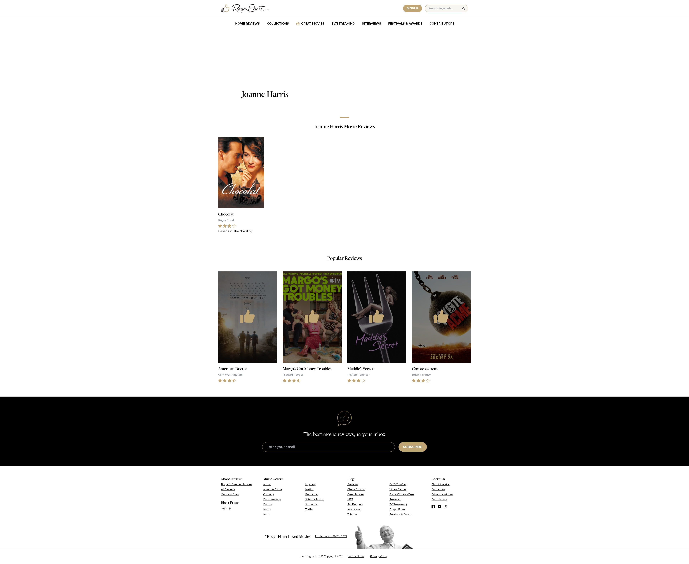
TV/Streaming (343, 23)
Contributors (442, 23)
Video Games (398, 489)
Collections (278, 23)
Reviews (352, 484)
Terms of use (356, 556)
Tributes (352, 514)
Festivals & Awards (405, 23)
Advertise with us (442, 494)
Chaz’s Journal (356, 489)
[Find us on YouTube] (439, 506)
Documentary (272, 499)
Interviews (371, 23)
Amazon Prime (272, 489)
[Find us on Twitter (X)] (445, 506)
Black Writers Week (402, 494)
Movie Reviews (247, 23)
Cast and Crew (230, 494)
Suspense (311, 504)
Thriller (309, 509)
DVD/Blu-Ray (398, 484)
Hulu (266, 514)
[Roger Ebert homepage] (245, 8)
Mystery (310, 484)
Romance (311, 494)
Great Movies (312, 23)
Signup (412, 8)
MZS (350, 499)
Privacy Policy (378, 556)
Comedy (268, 494)
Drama (267, 504)
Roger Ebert (397, 509)
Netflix (309, 489)
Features (395, 499)
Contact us (438, 489)
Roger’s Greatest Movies (236, 484)
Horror (267, 509)
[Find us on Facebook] (433, 506)
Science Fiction (314, 499)
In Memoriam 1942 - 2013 (331, 536)
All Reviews (228, 489)
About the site (440, 484)
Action (267, 484)
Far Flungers (355, 504)
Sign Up (226, 508)
